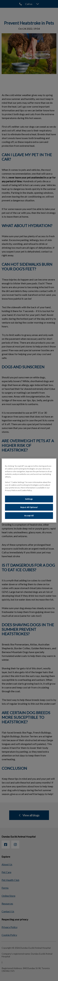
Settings (29, 499)
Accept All (29, 515)
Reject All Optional (29, 507)
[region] (29, 490)
